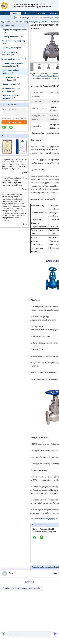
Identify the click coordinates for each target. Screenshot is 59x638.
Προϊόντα (15, 13)
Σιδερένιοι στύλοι (9, 84)
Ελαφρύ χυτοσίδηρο (10, 37)
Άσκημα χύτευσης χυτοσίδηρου (14, 30)
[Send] (55, 634)
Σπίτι (5, 13)
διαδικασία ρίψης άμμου (48, 519)
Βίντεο (26, 13)
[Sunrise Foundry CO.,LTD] (7, 5)
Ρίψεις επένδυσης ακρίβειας (13, 41)
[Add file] (3, 634)
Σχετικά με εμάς (39, 13)
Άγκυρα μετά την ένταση (11, 59)
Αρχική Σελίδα (7, 22)
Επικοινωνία (16, 122)
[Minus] (55, 573)
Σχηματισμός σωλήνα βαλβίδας (36, 22)
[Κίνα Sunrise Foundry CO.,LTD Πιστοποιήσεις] (7, 154)
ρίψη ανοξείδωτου (9, 48)
